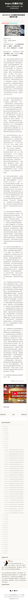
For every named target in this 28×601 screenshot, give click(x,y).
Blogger (23, 594)
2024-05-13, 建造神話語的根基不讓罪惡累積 (13, 487)
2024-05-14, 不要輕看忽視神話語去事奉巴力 (13, 485)
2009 (4, 553)
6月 (5, 445)
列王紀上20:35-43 (12, 40)
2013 (4, 544)
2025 (4, 428)
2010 (4, 551)
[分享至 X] (7, 407)
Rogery (11, 561)
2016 (4, 538)
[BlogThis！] (5, 407)
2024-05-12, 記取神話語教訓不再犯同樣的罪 (13, 489)
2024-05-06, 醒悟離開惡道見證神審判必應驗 (13, 502)
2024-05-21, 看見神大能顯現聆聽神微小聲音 (13, 470)
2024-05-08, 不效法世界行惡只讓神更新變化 (13, 498)
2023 (4, 523)
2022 (4, 525)
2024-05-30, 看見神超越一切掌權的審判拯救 (13, 451)
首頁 (13, 414)
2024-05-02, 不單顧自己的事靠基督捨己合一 (13, 510)
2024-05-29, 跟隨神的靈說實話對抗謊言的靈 (13, 454)
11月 (6, 434)
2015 (4, 540)
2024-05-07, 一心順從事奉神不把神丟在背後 (13, 500)
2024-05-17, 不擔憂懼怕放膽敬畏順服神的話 (13, 479)
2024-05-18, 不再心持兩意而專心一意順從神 (13, 477)
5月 (5, 447)
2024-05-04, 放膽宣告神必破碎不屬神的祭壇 (13, 506)
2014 (4, 542)
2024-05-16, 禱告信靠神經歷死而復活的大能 (13, 481)
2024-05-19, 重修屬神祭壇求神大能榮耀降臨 (13, 475)
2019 (4, 532)
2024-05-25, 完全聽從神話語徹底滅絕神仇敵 (13, 16)
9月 (5, 439)
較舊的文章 (24, 414)
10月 (6, 437)
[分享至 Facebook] (8, 407)
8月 (5, 441)
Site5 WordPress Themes (12, 596)
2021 (4, 527)
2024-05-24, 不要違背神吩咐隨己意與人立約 (13, 464)
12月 (6, 432)
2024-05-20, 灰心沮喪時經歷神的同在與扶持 (13, 472)
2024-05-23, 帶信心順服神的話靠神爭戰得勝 (13, 466)
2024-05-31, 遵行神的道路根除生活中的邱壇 (13, 449)
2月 (5, 519)
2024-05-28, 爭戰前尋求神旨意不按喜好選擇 (13, 456)
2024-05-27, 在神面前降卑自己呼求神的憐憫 (13, 458)
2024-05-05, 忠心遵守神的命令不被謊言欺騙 (13, 504)
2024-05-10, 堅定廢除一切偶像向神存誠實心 (13, 494)
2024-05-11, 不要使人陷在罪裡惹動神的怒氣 (13, 491)
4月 (5, 515)
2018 (4, 534)
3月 (5, 517)
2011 (4, 548)
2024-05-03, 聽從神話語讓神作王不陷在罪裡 (13, 508)
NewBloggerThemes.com (14, 598)
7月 (5, 443)
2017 (4, 536)
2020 (4, 529)
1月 (5, 521)
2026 (4, 426)
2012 (4, 546)
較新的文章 (3, 414)
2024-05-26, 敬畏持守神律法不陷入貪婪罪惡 (13, 460)
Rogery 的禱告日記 (14, 3)
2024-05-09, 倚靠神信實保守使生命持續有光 (13, 496)
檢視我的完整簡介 (6, 584)
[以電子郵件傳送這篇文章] (4, 407)
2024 (4, 430)
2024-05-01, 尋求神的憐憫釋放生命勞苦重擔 (13, 513)
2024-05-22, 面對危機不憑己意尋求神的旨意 (13, 468)
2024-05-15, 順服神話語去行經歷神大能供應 (13, 483)
